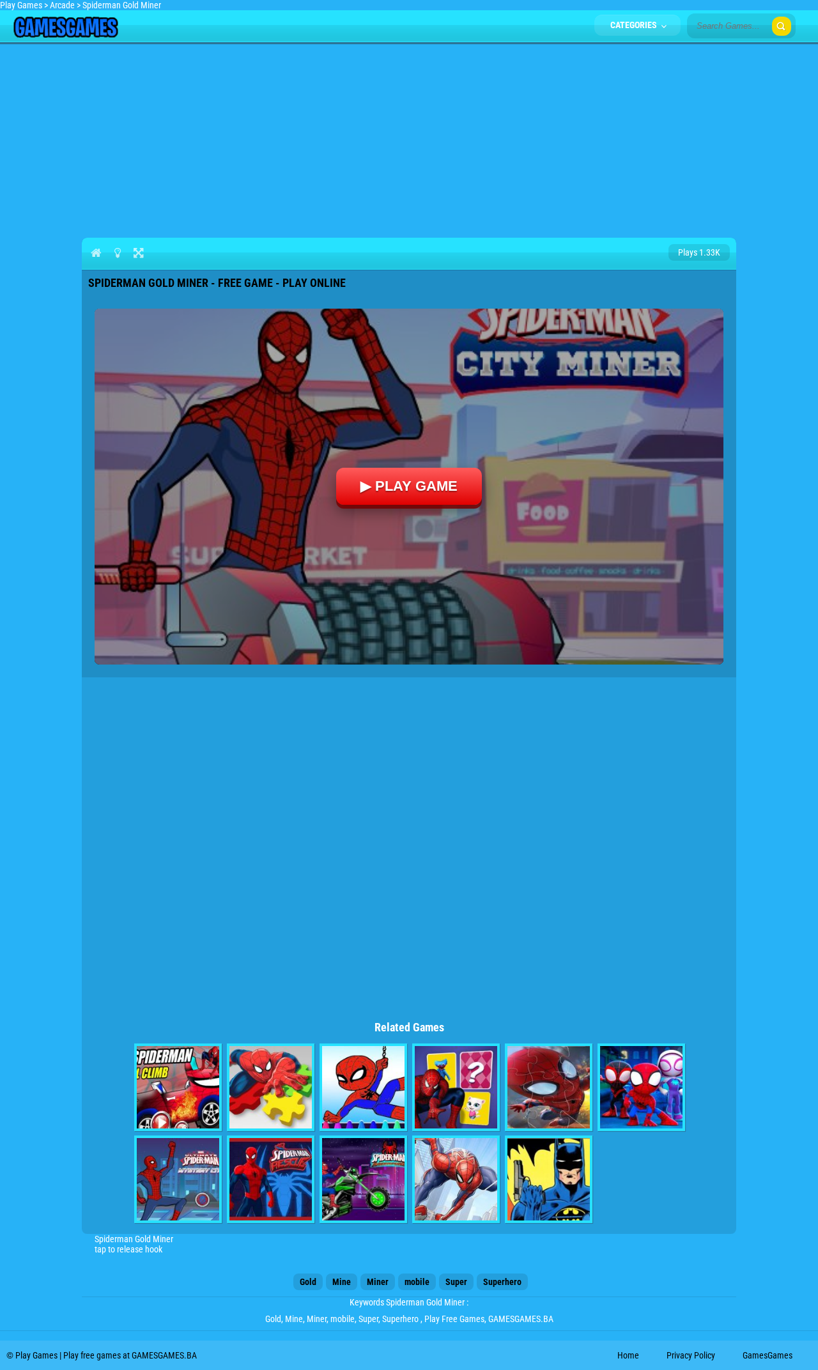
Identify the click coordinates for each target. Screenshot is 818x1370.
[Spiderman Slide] (456, 1179)
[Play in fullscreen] (138, 252)
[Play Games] (65, 34)
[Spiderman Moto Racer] (363, 1179)
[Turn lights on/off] (117, 252)
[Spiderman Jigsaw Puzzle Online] (548, 1087)
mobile (417, 1282)
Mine (341, 1282)
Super (456, 1282)
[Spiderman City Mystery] (178, 1179)
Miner (378, 1282)
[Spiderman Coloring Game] (363, 1087)
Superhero (502, 1282)
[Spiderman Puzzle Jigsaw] (270, 1087)
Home (628, 1355)
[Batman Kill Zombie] (548, 1179)
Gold (308, 1282)
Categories (634, 25)
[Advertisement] (409, 138)
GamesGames (767, 1355)
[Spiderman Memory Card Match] (456, 1087)
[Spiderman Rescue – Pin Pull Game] (270, 1179)
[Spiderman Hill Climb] (178, 1087)
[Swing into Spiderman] (641, 1087)
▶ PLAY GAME (409, 486)
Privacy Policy (691, 1355)
